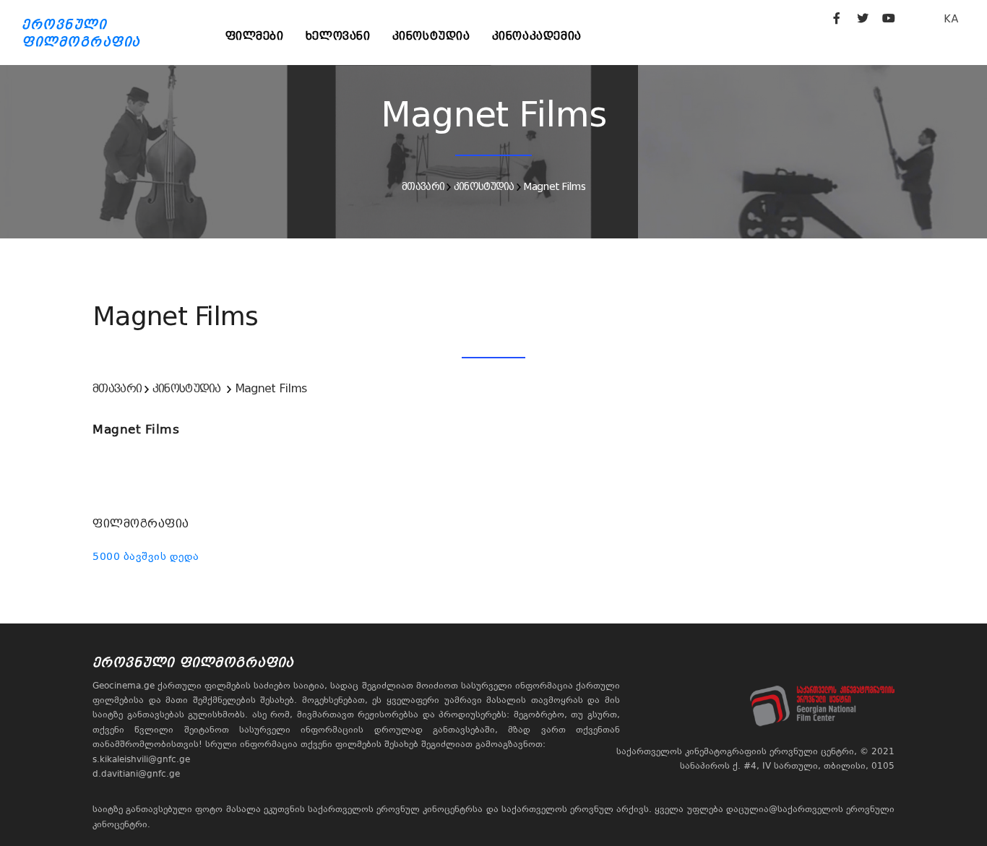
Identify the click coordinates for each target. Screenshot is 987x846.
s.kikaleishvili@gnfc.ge (141, 759)
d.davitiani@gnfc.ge (136, 774)
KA (951, 18)
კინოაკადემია (537, 36)
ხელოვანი (338, 36)
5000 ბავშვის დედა (145, 556)
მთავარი (423, 186)
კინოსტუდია (431, 36)
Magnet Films (554, 186)
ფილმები (254, 36)
